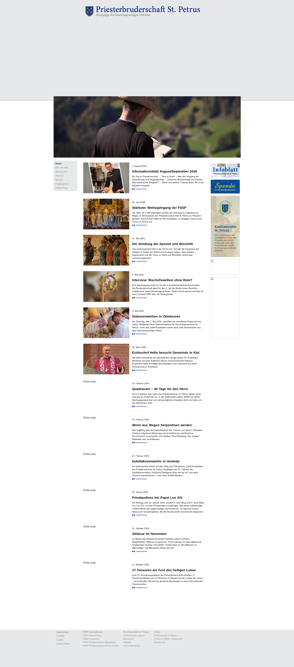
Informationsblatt (131, 645)
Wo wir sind (61, 171)
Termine (59, 179)
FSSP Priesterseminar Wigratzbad (99, 642)
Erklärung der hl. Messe (165, 635)
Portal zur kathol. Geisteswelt (168, 639)
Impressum (62, 632)
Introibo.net (159, 642)
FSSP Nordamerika (92, 635)
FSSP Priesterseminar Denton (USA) (100, 645)
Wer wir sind (61, 167)
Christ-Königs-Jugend (133, 635)
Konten (60, 639)
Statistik (127, 642)
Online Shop (61, 188)
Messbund (128, 639)
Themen (59, 175)
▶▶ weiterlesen (139, 189)
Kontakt (60, 636)
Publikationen (62, 184)
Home (58, 163)
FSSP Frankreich (91, 639)
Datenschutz (63, 643)
